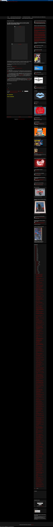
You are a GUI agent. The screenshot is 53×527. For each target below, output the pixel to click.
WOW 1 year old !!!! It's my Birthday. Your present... (39, 456)
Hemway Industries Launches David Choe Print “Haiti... (39, 298)
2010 (36, 260)
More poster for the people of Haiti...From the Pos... (39, 315)
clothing (10, 92)
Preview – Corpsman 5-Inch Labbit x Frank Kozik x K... (39, 434)
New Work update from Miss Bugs (40, 359)
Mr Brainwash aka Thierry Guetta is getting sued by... (40, 462)
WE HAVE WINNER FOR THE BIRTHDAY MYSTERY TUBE (39, 453)
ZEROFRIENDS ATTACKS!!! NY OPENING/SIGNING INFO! (39, 338)
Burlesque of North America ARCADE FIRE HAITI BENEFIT (40, 289)
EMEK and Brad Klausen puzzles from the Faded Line (40, 479)
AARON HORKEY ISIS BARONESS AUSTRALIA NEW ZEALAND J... (40, 279)
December (37, 261)
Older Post (30, 116)
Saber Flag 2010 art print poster (40, 454)
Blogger (32, 524)
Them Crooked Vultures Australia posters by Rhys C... (40, 364)
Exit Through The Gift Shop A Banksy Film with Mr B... (39, 353)
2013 (36, 257)
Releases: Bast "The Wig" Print (39, 383)
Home (20, 116)
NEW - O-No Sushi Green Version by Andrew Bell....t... (40, 355)
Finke (8, 78)
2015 (36, 255)
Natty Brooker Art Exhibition (39, 467)
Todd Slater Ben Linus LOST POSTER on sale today (39, 464)
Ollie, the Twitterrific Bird (39, 426)
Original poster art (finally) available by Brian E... (39, 401)
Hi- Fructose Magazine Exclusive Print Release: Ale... (40, 423)
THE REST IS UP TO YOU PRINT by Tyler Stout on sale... (40, 486)
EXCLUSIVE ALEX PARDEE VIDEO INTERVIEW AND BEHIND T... (39, 277)
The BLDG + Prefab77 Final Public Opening (39, 477)
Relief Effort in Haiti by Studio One (40, 367)
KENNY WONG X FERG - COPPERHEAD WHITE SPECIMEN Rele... (39, 341)
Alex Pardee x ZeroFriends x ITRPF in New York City (39, 302)
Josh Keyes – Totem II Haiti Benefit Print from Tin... (39, 330)
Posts (36, 510)
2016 (36, 254)
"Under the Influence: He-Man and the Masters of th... (39, 459)
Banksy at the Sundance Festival (40, 377)
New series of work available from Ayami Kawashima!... (40, 406)
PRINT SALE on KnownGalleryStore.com (39, 342)
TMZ (7, 73)
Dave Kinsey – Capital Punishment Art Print (38, 443)
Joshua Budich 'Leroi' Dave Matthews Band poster (39, 451)
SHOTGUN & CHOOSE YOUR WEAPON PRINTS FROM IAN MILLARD (40, 310)
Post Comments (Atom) (21, 119)
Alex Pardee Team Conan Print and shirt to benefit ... (39, 396)
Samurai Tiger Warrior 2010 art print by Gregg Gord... (39, 346)
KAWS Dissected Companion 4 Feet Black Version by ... (39, 469)
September (37, 264)
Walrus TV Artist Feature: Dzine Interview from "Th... (39, 470)
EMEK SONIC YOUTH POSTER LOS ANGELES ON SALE (39, 380)
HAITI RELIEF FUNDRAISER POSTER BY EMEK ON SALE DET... (39, 345)
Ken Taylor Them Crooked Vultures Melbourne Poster (39, 389)
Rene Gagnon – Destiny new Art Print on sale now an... (40, 413)
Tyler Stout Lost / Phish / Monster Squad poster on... (40, 393)
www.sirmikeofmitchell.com (18, 68)
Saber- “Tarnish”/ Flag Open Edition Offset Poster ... (39, 306)
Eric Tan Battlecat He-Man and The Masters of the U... (39, 481)
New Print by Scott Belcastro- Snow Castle (39, 378)
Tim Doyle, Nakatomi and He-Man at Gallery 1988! (40, 441)
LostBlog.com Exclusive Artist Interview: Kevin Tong (39, 437)
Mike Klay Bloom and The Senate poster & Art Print (40, 358)
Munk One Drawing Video (39, 482)
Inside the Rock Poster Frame (14, 91)
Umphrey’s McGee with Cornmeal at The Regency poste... (40, 394)
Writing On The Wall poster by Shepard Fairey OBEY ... (39, 307)
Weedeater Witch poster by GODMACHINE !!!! (39, 391)
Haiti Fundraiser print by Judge (39, 371)
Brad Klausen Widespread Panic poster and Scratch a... (40, 484)
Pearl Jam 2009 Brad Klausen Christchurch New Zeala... (39, 446)
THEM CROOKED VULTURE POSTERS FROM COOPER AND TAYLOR (39, 328)
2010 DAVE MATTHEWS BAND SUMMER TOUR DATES (39, 286)
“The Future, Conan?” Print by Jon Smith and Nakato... (39, 374)
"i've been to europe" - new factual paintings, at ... (39, 287)
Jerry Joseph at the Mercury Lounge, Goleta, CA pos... (39, 321)
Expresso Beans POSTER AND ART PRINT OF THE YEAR (39, 376)
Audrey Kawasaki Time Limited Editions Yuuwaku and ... (39, 431)
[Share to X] (26, 91)
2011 (36, 259)
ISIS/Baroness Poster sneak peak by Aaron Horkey (40, 399)
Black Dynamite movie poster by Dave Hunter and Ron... (40, 350)
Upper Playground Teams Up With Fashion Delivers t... (40, 370)
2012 (36, 258)
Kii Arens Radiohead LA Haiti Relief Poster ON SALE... (39, 326)
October (37, 263)
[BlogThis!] (25, 91)
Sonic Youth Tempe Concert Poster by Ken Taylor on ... (39, 348)
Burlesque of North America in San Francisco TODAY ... (39, 466)
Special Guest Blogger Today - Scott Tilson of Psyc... (39, 410)
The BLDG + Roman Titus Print (39, 384)
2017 (36, 253)
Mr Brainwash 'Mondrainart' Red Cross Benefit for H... (40, 386)
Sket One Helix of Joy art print (39, 483)
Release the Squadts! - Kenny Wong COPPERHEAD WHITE (39, 382)
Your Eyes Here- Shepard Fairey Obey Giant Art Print (40, 419)
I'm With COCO (14, 66)
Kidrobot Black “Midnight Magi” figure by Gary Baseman (39, 427)
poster (16, 92)
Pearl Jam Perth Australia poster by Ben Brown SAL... (40, 421)
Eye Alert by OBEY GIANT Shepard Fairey (39, 366)
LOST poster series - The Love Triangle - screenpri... (39, 361)
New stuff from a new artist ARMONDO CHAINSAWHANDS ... (40, 314)
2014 (36, 256)
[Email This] (24, 91)
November (37, 262)
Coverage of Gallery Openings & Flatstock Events (14, 18)
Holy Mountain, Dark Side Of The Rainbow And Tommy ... (40, 322)
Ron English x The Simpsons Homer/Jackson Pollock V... (39, 449)
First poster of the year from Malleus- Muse (39, 335)
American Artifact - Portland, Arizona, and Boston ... (39, 362)
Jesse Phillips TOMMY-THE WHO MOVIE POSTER (40, 296)
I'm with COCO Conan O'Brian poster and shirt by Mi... (39, 403)
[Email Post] (22, 91)
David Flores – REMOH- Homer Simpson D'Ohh (39, 439)
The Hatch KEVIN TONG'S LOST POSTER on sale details (40, 472)
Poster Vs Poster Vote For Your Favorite (27, 18)
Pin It (8, 89)
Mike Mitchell (13, 92)
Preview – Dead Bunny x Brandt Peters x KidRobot (39, 436)
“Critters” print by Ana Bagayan (39, 368)
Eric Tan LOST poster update (39, 356)
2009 (36, 488)
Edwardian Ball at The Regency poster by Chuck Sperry (39, 311)
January (37, 273)
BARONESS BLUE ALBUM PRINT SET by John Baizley (40, 418)
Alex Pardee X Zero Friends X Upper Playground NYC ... (39, 274)
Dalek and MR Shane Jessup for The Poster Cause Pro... (40, 405)
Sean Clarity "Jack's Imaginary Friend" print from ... (39, 293)
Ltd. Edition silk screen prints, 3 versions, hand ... (39, 331)
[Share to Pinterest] (27, 91)
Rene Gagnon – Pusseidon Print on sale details (40, 281)
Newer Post (9, 116)
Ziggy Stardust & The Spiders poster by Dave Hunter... (39, 408)
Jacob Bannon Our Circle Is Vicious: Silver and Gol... (39, 282)
